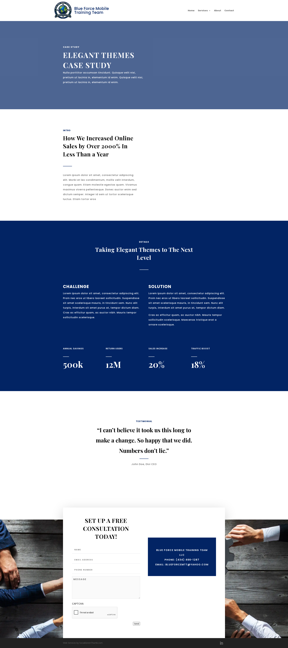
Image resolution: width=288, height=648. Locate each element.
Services (203, 10)
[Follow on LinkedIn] (221, 643)
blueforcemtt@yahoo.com (186, 564)
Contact (229, 10)
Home (191, 10)
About (217, 10)
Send (136, 623)
